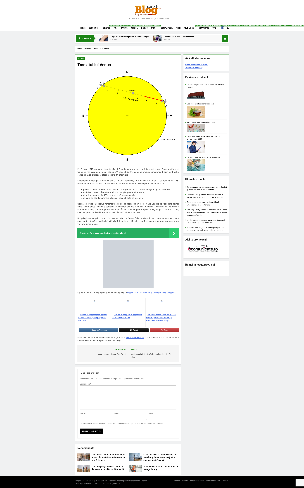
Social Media (167, 28)
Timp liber (190, 27)
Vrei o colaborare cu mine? (196, 65)
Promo (144, 28)
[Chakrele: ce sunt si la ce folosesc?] (157, 38)
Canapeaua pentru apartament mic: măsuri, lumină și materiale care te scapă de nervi (108, 457)
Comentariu (85, 384)
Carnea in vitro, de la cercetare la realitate (203, 157)
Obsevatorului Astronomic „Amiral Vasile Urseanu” (151, 293)
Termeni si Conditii (181, 481)
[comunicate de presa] (203, 252)
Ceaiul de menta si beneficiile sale (200, 104)
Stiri (153, 28)
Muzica (134, 28)
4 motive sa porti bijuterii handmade (201, 122)
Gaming (124, 28)
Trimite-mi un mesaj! (194, 67)
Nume (83, 413)
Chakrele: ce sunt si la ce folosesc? (179, 37)
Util (214, 28)
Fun (115, 28)
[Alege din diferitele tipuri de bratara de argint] (103, 39)
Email (116, 413)
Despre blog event (197, 481)
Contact (225, 481)
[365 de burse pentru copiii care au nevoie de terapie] (128, 306)
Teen (178, 28)
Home (82, 28)
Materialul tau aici (213, 481)
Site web (149, 413)
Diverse (107, 27)
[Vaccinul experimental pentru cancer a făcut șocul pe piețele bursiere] (94, 306)
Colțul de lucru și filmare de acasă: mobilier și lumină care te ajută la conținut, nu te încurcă (159, 457)
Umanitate (204, 28)
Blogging (93, 28)
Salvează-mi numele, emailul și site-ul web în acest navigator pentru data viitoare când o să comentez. (123, 423)
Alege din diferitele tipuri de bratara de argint (129, 37)
